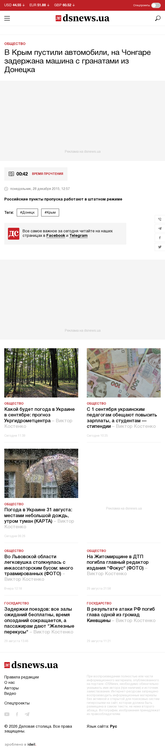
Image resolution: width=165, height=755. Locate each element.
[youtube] (7, 714)
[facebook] (17, 714)
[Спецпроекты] (156, 5)
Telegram (78, 236)
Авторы (11, 688)
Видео (10, 694)
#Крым (50, 212)
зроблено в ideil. (20, 744)
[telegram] (27, 714)
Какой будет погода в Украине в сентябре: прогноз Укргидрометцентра (39, 418)
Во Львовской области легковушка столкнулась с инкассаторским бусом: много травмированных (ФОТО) (38, 568)
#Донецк (27, 212)
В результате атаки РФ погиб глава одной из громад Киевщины (121, 615)
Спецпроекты (17, 703)
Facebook (55, 236)
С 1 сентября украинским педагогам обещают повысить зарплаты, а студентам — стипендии (122, 418)
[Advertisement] (82, 117)
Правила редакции (21, 677)
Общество (15, 44)
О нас (9, 683)
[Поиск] (158, 18)
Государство (16, 603)
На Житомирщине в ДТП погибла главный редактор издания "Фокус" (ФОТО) (118, 565)
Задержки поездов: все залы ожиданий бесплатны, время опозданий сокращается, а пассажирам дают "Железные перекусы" (39, 620)
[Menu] (7, 18)
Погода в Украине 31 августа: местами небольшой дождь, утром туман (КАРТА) (39, 518)
